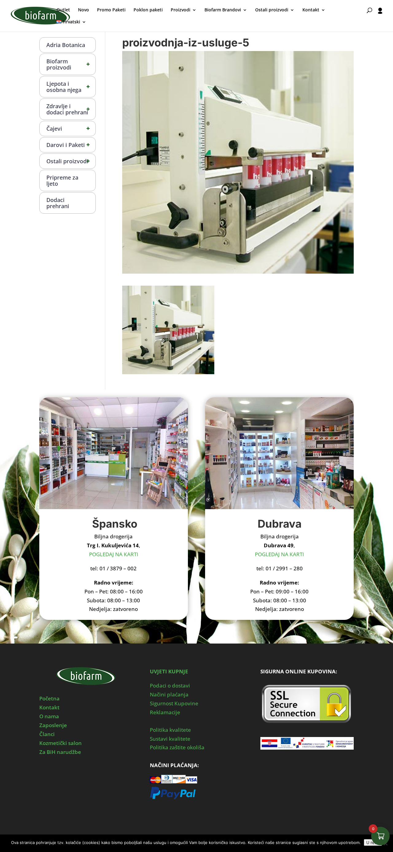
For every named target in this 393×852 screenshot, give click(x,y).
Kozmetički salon (60, 743)
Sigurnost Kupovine (174, 703)
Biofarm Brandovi (222, 10)
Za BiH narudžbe (60, 751)
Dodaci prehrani (57, 203)
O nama (49, 716)
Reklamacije (165, 712)
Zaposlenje (53, 725)
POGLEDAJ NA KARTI (113, 554)
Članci (47, 734)
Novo (83, 10)
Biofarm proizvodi (68, 64)
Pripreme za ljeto (62, 180)
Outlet (63, 10)
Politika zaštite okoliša (177, 747)
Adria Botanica (65, 45)
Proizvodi (180, 10)
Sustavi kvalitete (170, 738)
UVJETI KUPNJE (169, 671)
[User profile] (380, 20)
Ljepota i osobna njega (68, 86)
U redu (372, 842)
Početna (49, 698)
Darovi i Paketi (68, 145)
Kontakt (310, 10)
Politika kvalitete (170, 729)
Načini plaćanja (169, 694)
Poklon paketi (148, 10)
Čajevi (68, 128)
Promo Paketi (111, 10)
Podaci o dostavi (170, 685)
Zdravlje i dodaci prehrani (68, 109)
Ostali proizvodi (271, 10)
